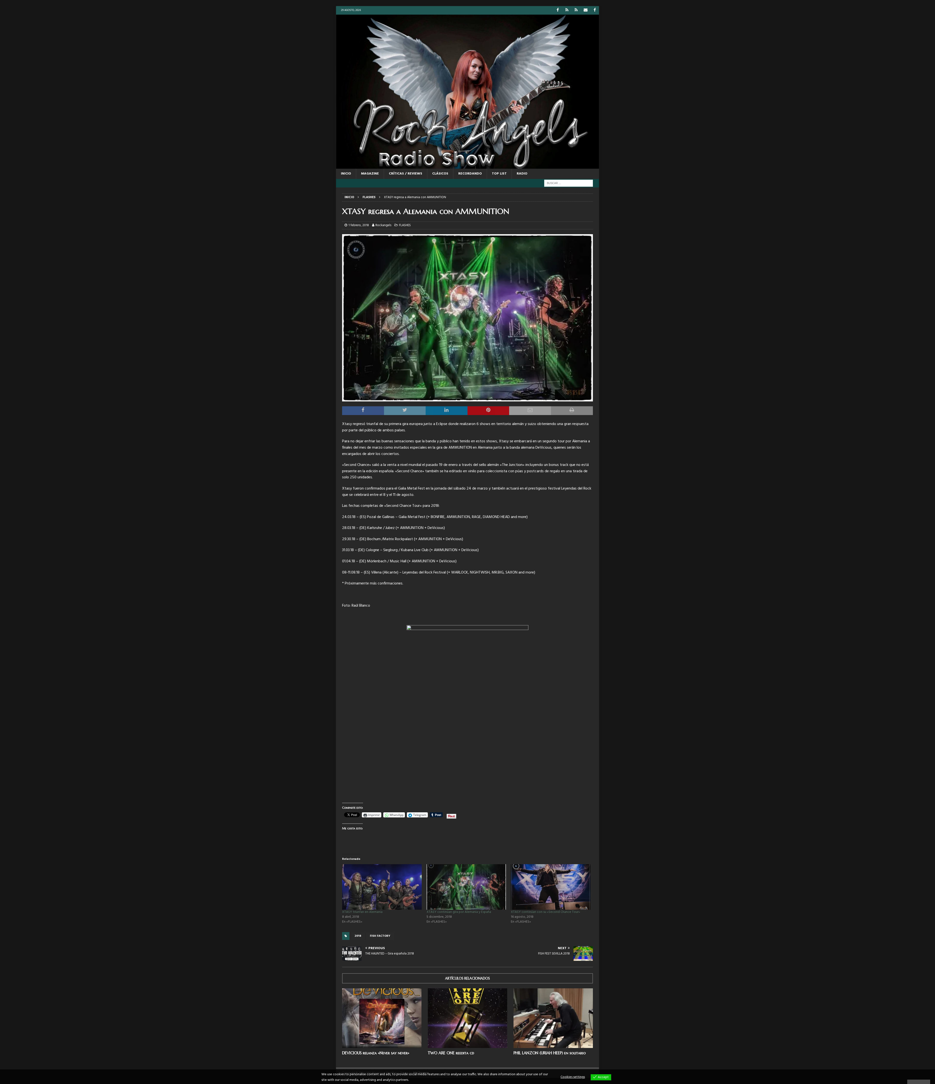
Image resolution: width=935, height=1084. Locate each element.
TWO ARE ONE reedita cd (451, 1052)
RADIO (522, 173)
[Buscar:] (568, 183)
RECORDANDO (470, 173)
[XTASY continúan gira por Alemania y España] (466, 887)
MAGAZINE (370, 173)
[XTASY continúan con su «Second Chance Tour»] (550, 887)
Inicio (346, 173)
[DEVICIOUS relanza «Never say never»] (381, 1018)
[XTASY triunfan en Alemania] (382, 887)
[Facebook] (557, 10)
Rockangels (383, 225)
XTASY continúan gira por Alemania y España (459, 912)
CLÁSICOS (440, 173)
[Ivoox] (567, 10)
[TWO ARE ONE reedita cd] (467, 1018)
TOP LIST (499, 173)
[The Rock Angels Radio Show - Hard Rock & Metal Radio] (467, 165)
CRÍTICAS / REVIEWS (405, 173)
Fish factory (380, 936)
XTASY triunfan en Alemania (362, 912)
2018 (358, 936)
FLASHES (405, 225)
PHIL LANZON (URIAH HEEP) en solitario (550, 1052)
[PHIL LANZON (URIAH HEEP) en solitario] (553, 1018)
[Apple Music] (576, 10)
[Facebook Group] (594, 10)
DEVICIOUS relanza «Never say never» (375, 1052)
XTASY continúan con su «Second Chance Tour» (545, 912)
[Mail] (585, 10)
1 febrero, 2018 (358, 225)
